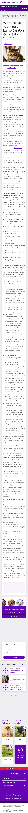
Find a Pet (14, 2)
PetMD (12, 300)
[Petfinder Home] (6, 2)
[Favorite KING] (24, 727)
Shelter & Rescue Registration (11, 794)
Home (3, 13)
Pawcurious (18, 148)
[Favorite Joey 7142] (11, 747)
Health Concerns (11, 15)
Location (5, 647)
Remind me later (4, 10)
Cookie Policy (7, 798)
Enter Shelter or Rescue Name (10, 652)
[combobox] (14, 649)
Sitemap (19, 794)
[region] (14, 808)
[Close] (25, 805)
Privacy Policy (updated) (10, 796)
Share (7, 43)
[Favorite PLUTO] (11, 727)
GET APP (24, 8)
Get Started (14, 616)
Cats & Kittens (9, 13)
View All (23, 664)
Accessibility (18, 796)
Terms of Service (9, 795)
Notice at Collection (17, 795)
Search (15, 657)
